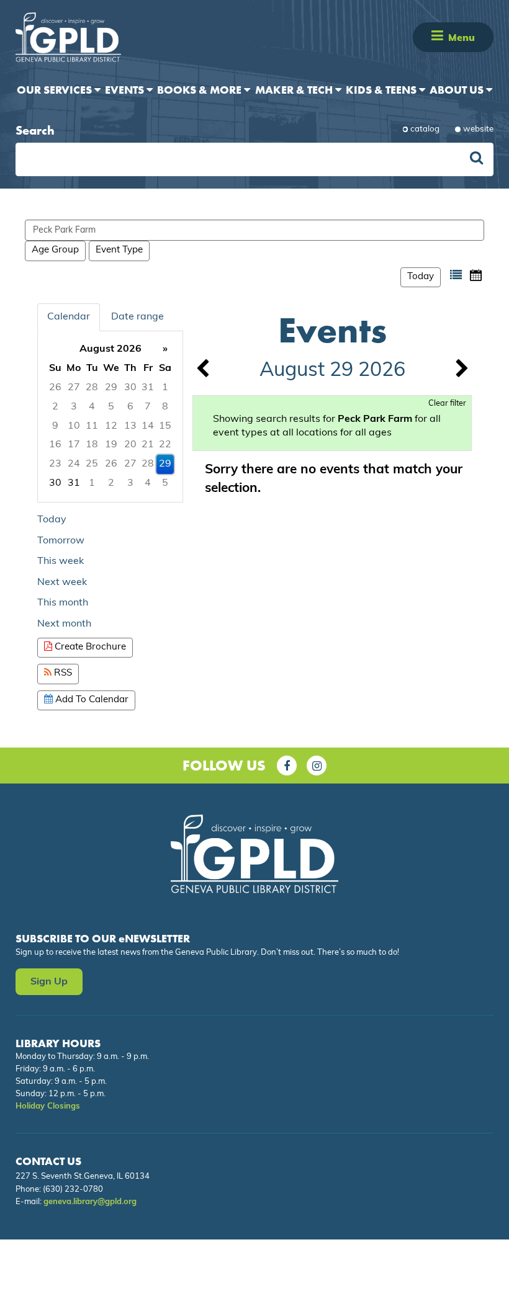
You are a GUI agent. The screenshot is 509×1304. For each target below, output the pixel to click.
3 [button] (74, 407)
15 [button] (165, 426)
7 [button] (148, 407)
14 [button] (148, 426)
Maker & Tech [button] (295, 90)
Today (420, 277)
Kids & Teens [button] (382, 90)
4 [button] (92, 407)
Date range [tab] (137, 317)
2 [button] (55, 407)
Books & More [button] (200, 90)
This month (62, 603)
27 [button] (74, 388)
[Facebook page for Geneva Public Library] (287, 765)
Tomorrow (60, 541)
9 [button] (55, 426)
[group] (110, 416)
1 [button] (165, 388)
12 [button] (111, 426)
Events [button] (125, 90)
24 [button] (74, 464)
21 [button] (148, 445)
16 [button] (55, 445)
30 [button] (130, 388)
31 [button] (148, 388)
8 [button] (165, 407)
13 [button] (130, 426)
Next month (64, 624)
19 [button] (111, 445)
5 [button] (111, 407)
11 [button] (92, 426)
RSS (62, 673)
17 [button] (74, 445)
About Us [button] (458, 90)
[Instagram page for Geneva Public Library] (317, 765)
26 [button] (55, 388)
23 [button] (55, 464)
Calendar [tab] (68, 317)
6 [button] (130, 407)
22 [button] (165, 445)
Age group (55, 250)
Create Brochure (89, 647)
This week (60, 561)
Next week (62, 582)
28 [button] (92, 388)
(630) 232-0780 (73, 1190)
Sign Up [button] (49, 982)
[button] (437, 37)
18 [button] (92, 445)
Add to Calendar (90, 700)
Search (35, 130)
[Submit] (476, 160)
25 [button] (92, 464)
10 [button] (74, 426)
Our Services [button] (55, 90)
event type (119, 250)
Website (478, 129)
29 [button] (111, 388)
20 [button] (130, 445)
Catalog (424, 129)
